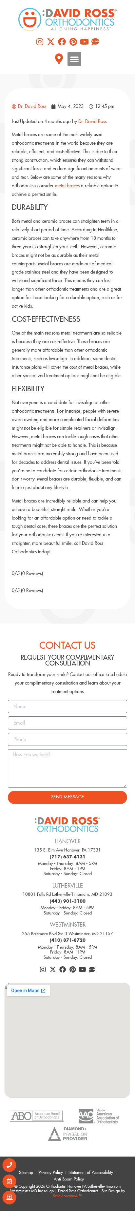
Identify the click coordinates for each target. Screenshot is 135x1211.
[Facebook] (62, 42)
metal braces (67, 186)
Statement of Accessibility (90, 1172)
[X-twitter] (51, 42)
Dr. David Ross (92, 121)
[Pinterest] (73, 42)
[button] (74, 59)
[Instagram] (40, 42)
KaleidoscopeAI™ (67, 1196)
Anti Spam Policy (69, 1179)
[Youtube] (84, 42)
